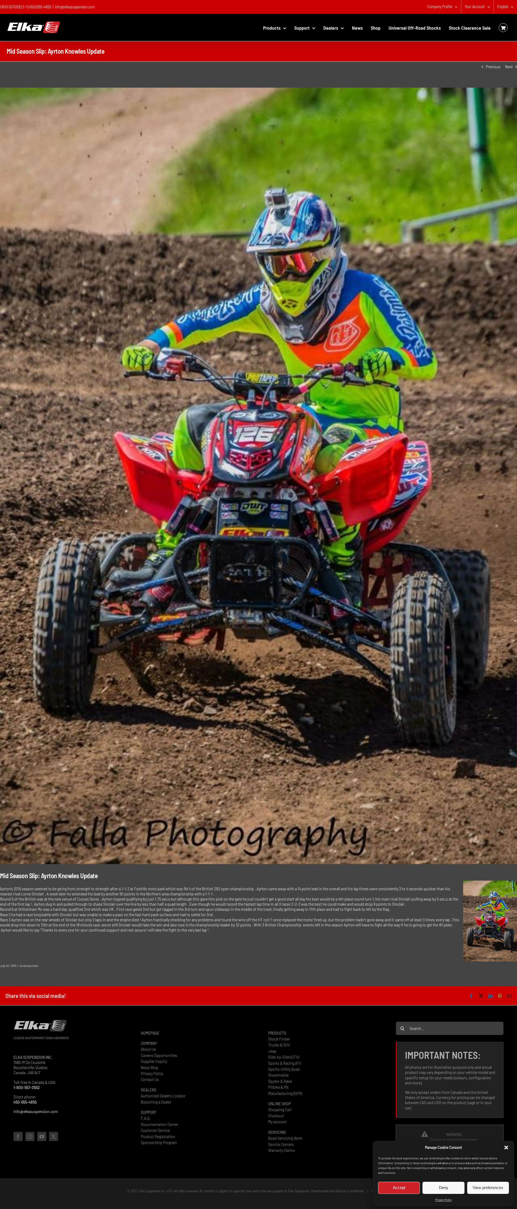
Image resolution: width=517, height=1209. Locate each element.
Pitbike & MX (278, 1087)
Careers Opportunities (159, 1055)
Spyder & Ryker (280, 1081)
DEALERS (148, 1089)
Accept (399, 1187)
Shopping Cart (280, 1109)
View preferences (488, 1187)
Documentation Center (159, 1124)
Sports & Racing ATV (284, 1063)
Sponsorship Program (159, 1142)
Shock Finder (279, 1038)
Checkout (276, 1115)
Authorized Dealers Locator (163, 1095)
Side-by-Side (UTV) (283, 1056)
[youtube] (41, 1136)
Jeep (272, 1050)
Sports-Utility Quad (284, 1068)
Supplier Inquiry (154, 1061)
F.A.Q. (146, 1118)
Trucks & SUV (279, 1044)
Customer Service (155, 1130)
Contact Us (150, 1079)
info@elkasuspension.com (75, 6)
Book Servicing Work (285, 1138)
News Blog (149, 1067)
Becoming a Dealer (156, 1101)
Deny (443, 1187)
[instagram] (29, 1136)
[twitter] (53, 1136)
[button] (506, 1147)
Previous (493, 66)
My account (277, 1121)
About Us (148, 1049)
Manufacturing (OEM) (285, 1093)
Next (509, 66)
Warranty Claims (281, 1150)
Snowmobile (278, 1074)
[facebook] (18, 1136)
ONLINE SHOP (279, 1103)
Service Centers (281, 1144)
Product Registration (158, 1136)
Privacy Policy (443, 1199)
